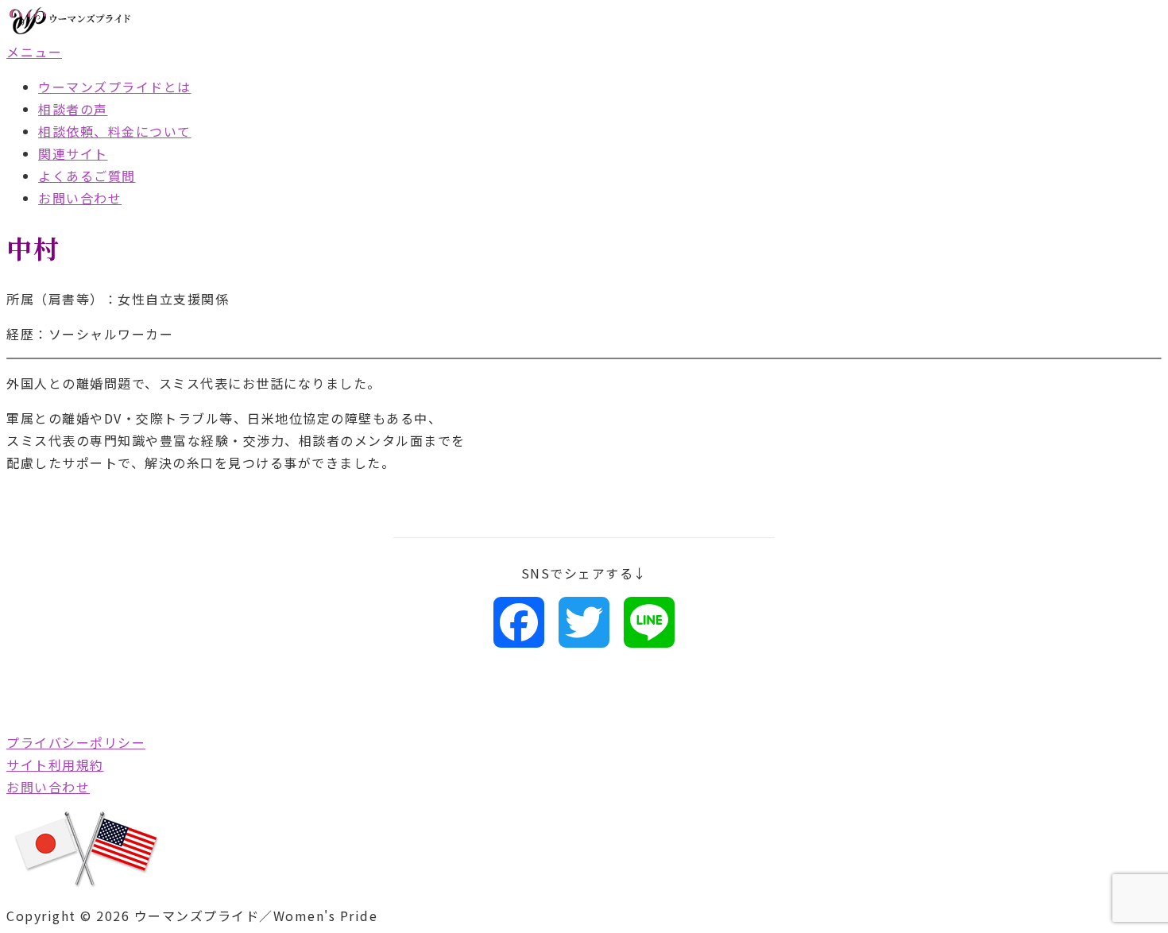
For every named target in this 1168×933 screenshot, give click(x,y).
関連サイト (73, 153)
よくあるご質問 (87, 175)
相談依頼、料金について (114, 131)
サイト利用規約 (55, 764)
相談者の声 (73, 108)
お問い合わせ (80, 197)
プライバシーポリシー (75, 742)
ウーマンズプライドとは (114, 86)
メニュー (34, 51)
